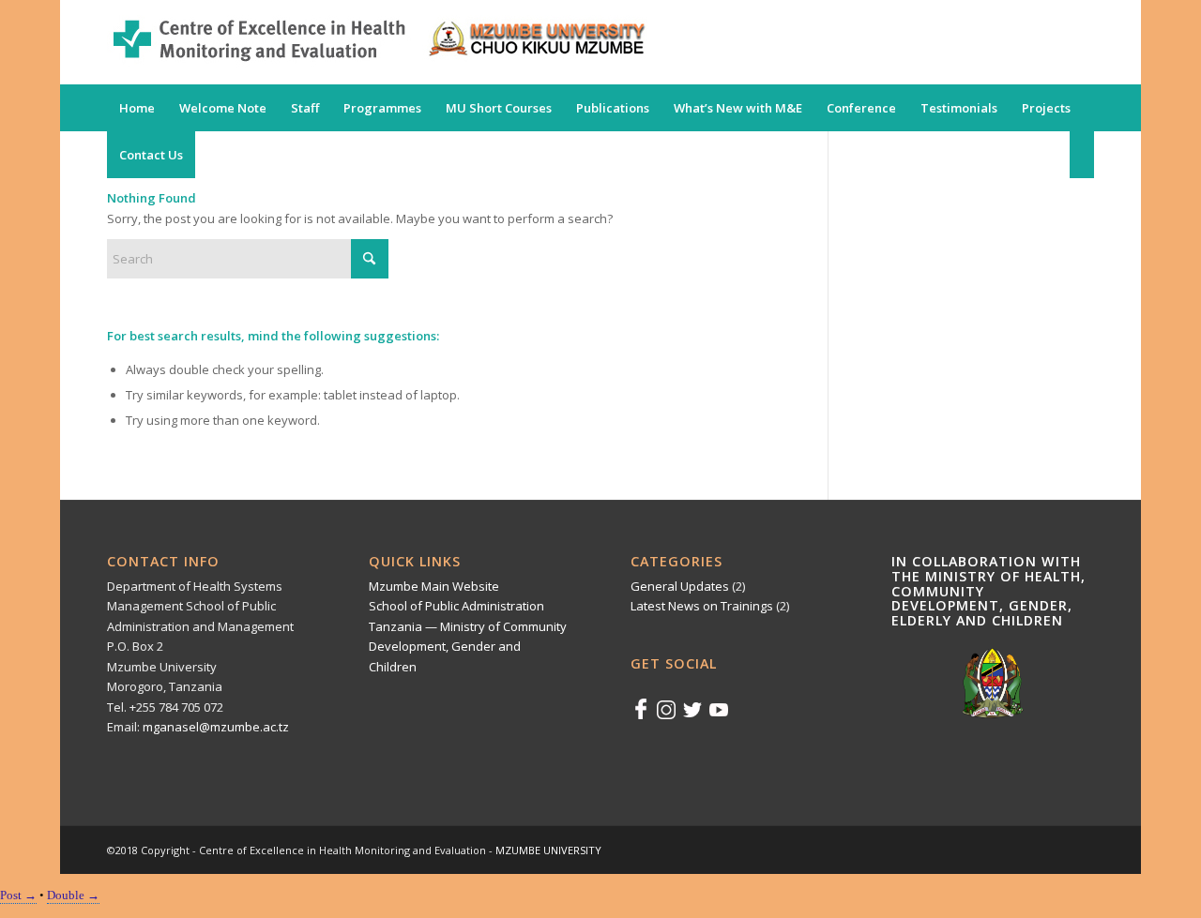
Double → (73, 895)
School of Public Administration (456, 605)
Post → (18, 895)
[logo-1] (377, 42)
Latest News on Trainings (702, 605)
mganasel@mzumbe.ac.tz (216, 726)
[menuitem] (137, 107)
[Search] (1082, 154)
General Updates (680, 586)
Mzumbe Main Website (434, 586)
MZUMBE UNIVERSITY (548, 850)
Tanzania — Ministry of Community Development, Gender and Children (468, 646)
